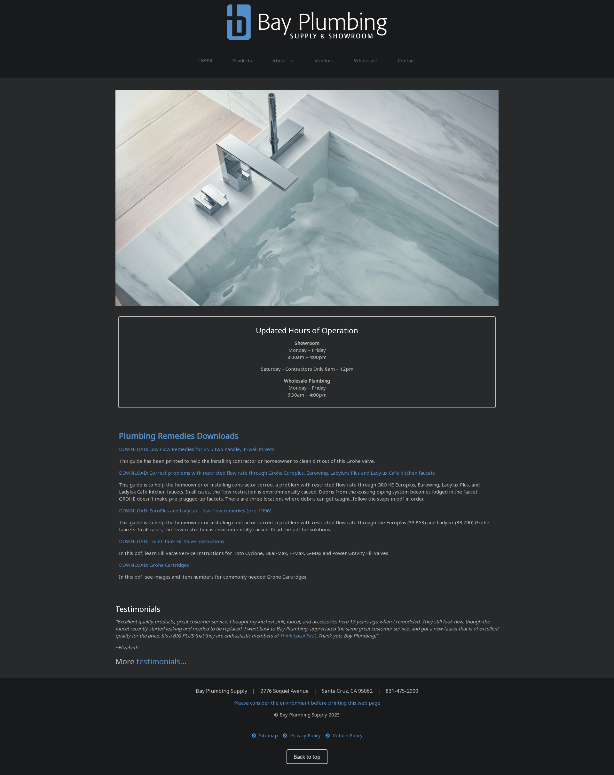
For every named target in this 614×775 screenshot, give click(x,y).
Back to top (307, 756)
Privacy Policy (305, 735)
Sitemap (268, 735)
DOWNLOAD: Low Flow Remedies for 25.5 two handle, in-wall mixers (196, 449)
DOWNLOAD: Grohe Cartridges (154, 565)
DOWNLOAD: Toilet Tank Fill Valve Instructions (171, 541)
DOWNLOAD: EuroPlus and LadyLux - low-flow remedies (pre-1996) (195, 510)
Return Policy (348, 735)
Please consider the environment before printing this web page (307, 703)
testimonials (158, 661)
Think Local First (298, 635)
